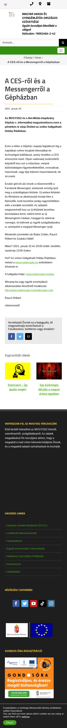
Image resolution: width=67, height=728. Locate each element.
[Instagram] (51, 603)
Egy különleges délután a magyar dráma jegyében (49, 389)
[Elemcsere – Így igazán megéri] (18, 370)
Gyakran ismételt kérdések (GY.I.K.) (27, 525)
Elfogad (9, 722)
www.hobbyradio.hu (26, 262)
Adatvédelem (14, 541)
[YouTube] (33, 603)
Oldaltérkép (13, 571)
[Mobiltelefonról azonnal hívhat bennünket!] (31, 4)
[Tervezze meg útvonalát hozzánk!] (40, 4)
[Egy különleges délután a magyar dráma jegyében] (49, 370)
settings (26, 716)
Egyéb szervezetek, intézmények (26, 548)
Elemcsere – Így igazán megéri (18, 387)
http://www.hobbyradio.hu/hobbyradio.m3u (29, 290)
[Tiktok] (42, 603)
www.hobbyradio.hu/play (40, 274)
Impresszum (14, 564)
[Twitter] (24, 603)
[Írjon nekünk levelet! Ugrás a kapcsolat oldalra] (48, 4)
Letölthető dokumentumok (22, 533)
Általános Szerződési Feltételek (25, 556)
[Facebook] (16, 603)
